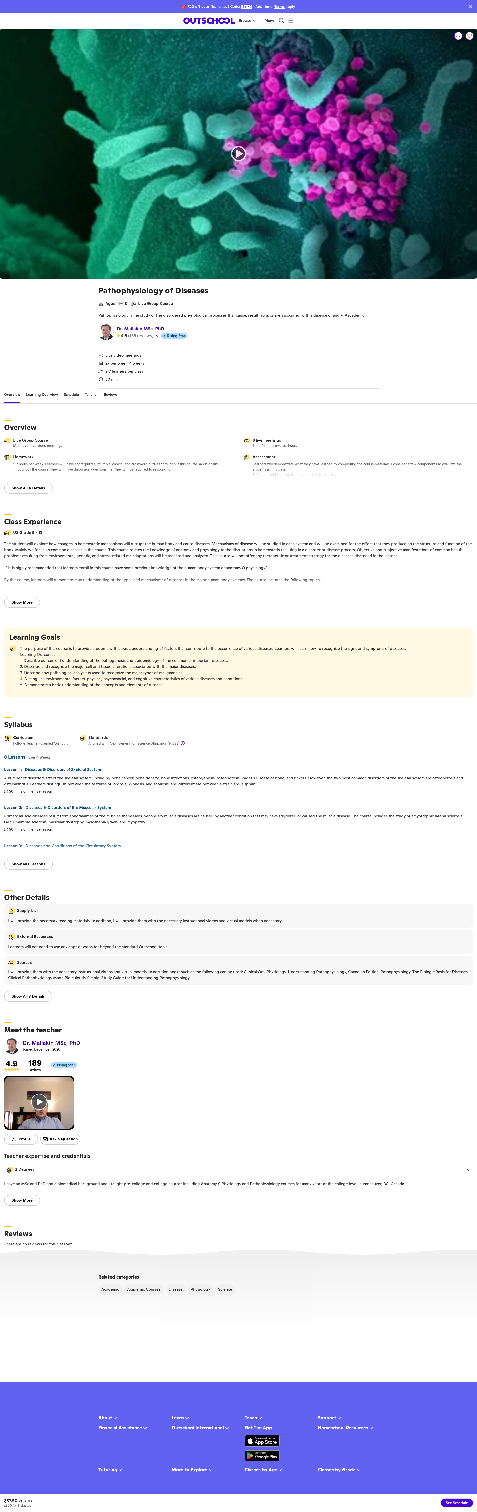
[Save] (469, 36)
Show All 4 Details (28, 488)
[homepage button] (209, 20)
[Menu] (290, 20)
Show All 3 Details (28, 996)
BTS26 (246, 6)
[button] (238, 1170)
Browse (245, 20)
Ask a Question (64, 1139)
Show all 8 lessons (28, 864)
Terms (279, 6)
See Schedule (457, 1503)
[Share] (458, 36)
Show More (22, 602)
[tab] (12, 395)
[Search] (281, 20)
